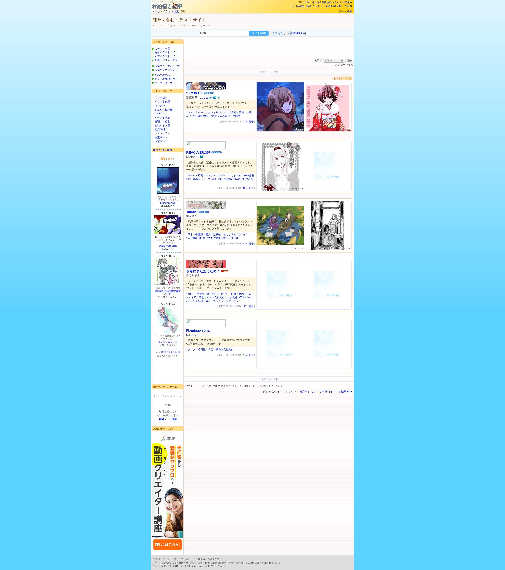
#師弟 (237, 179)
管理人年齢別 (162, 121)
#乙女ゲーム (246, 297)
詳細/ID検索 (298, 33)
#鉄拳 (217, 349)
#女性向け (219, 297)
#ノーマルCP (209, 179)
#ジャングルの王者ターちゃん (203, 300)
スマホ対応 (161, 97)
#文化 (217, 238)
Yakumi (192, 212)
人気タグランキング (166, 69)
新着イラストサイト (166, 56)
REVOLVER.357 (198, 152)
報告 (251, 121)
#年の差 (222, 116)
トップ (156, 11)
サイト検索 (297, 6)
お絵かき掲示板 (164, 109)
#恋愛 (213, 116)
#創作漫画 (247, 179)
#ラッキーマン (230, 300)
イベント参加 (162, 117)
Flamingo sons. (198, 330)
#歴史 (209, 238)
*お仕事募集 (193, 179)
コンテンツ (161, 105)
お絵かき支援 (162, 125)
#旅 (224, 238)
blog (206, 97)
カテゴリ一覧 (162, 48)
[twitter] (210, 97)
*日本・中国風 (194, 234)
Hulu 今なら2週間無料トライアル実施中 (328, 2)
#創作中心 (203, 116)
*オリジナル (219, 112)
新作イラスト (314, 6)
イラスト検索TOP (341, 391)
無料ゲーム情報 (168, 419)
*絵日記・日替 (235, 112)
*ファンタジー (194, 112)
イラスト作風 (162, 101)
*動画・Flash (244, 293)
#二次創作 (232, 297)
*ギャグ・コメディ (215, 175)
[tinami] (219, 97)
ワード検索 (345, 11)
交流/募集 (160, 129)
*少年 (215, 293)
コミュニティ (162, 133)
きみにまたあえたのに (203, 271)
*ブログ (242, 234)
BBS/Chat (160, 113)
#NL (220, 179)
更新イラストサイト (166, 52)
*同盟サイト (205, 297)
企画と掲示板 (333, 6)
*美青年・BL (202, 293)
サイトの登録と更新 (166, 79)
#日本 (202, 238)
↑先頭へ (303, 391)
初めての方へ (162, 75)
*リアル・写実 (194, 175)
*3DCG (190, 293)
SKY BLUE (194, 93)
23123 (244, 188)
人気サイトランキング (167, 65)
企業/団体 (160, 141)
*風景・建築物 (212, 234)
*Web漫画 (248, 175)
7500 (245, 121)
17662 (244, 355)
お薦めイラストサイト (167, 60)
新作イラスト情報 (162, 150)
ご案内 (348, 6)
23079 (244, 243)
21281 (244, 306)
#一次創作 (234, 116)
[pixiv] (214, 97)
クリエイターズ (164, 83)
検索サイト (161, 137)
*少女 (207, 112)
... (242, 116)
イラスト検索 (170, 11)
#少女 (193, 116)
